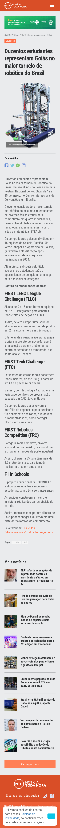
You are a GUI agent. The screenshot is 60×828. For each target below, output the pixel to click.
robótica (16, 542)
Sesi (25, 542)
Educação (10, 41)
